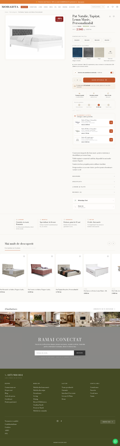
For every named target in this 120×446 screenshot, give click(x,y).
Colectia (76, 26)
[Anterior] (109, 243)
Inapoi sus (107, 421)
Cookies (8, 427)
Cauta (92, 396)
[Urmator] (113, 243)
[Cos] (117, 7)
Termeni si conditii (11, 421)
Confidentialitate (11, 424)
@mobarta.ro (11, 309)
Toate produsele (67, 387)
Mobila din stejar (39, 390)
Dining (46, 7)
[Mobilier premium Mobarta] (67, 319)
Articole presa (10, 396)
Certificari (8, 399)
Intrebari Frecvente (68, 393)
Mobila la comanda (40, 411)
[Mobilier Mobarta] (7, 319)
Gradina (65, 7)
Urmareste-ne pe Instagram (103, 309)
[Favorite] (113, 7)
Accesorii (72, 7)
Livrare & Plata (67, 396)
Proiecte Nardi (38, 408)
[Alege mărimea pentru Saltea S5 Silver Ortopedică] (111, 131)
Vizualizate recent (29, 248)
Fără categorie (13, 12)
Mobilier (36, 383)
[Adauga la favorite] (114, 16)
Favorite (93, 390)
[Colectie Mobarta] (82, 319)
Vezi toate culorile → (109, 60)
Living (40, 7)
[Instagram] (58, 421)
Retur (64, 399)
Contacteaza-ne (10, 387)
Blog (6, 393)
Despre (7, 383)
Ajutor (64, 383)
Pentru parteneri (11, 402)
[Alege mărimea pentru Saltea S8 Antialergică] (111, 139)
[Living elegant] (37, 319)
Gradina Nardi (38, 405)
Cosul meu (94, 393)
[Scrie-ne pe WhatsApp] (115, 441)
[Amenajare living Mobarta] (22, 319)
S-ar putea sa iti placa (12, 248)
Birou (51, 7)
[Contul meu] (108, 7)
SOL (6, 433)
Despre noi (8, 390)
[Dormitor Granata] (52, 319)
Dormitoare (33, 7)
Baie (59, 7)
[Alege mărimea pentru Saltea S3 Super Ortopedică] (111, 122)
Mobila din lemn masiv (41, 387)
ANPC (7, 430)
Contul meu (94, 383)
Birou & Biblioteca (39, 402)
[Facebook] (61, 421)
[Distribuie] (110, 16)
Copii (78, 7)
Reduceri (24, 7)
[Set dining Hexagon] (97, 319)
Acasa (6, 12)
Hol (55, 7)
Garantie (65, 390)
